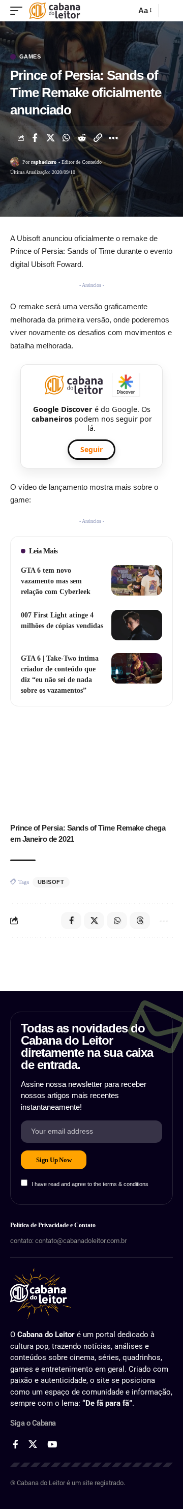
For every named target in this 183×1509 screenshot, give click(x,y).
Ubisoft (51, 882)
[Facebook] (15, 1444)
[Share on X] (50, 138)
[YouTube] (52, 1444)
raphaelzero (43, 162)
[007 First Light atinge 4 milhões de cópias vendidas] (136, 625)
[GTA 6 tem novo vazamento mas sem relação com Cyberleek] (136, 580)
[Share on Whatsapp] (66, 138)
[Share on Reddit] (82, 138)
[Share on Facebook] (34, 138)
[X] (33, 1444)
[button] (18, 10)
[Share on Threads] (140, 920)
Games (30, 57)
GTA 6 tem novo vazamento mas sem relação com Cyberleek (55, 581)
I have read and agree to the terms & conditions (90, 1184)
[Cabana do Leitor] (54, 10)
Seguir (91, 449)
